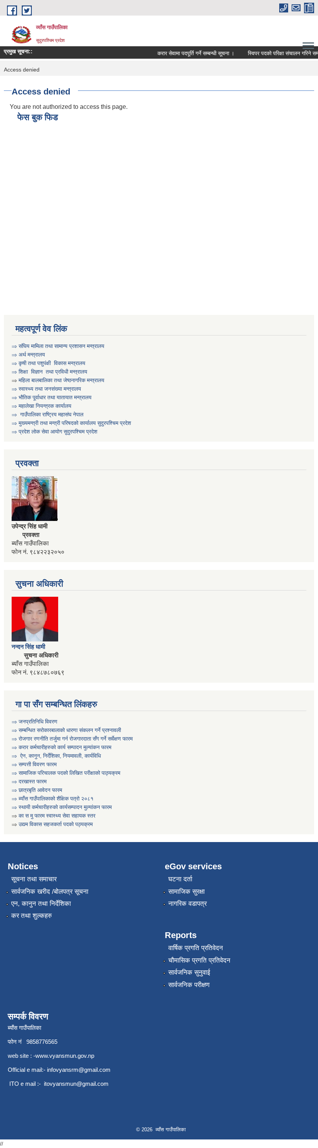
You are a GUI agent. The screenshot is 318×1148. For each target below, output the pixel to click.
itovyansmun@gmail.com (76, 1083)
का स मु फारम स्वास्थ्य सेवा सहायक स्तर (58, 816)
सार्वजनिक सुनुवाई (189, 972)
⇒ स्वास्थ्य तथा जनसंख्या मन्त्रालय (46, 389)
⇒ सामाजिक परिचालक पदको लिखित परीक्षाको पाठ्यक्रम (66, 773)
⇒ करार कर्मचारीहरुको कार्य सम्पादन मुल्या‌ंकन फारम (62, 747)
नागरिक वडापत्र (187, 903)
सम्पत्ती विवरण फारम (38, 764)
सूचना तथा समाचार (34, 879)
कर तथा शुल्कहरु (31, 915)
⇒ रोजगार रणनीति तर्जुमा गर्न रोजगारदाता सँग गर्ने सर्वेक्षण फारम (73, 739)
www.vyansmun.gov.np (64, 1055)
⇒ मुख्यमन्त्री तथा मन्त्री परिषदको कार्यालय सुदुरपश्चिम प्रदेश (71, 423)
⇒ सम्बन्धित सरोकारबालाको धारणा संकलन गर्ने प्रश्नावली (67, 730)
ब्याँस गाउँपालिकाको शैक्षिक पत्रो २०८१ (56, 798)
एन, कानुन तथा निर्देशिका (41, 903)
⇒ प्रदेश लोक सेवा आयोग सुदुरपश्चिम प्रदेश (55, 431)
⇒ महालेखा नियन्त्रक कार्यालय (41, 406)
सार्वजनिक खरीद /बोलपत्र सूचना (49, 891)
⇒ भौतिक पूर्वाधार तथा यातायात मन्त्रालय (52, 397)
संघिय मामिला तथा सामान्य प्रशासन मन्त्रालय (61, 346)
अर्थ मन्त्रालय (32, 354)
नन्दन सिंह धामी (29, 646)
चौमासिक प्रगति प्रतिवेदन (199, 960)
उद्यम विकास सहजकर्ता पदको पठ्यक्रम (56, 824)
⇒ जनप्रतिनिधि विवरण (34, 721)
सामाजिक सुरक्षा (186, 891)
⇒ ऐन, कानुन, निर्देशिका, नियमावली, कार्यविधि (57, 756)
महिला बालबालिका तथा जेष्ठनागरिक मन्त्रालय (61, 380)
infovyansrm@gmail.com (79, 1069)
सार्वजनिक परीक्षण (188, 985)
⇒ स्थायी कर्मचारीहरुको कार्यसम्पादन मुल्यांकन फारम (62, 807)
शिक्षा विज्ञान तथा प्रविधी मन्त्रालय (52, 372)
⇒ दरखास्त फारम (29, 781)
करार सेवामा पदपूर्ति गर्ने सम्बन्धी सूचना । (190, 53)
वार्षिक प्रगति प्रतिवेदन (195, 948)
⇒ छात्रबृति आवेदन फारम (37, 790)
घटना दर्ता (180, 879)
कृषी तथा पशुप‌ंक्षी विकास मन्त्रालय (52, 363)
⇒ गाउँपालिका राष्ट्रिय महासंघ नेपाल (48, 414)
